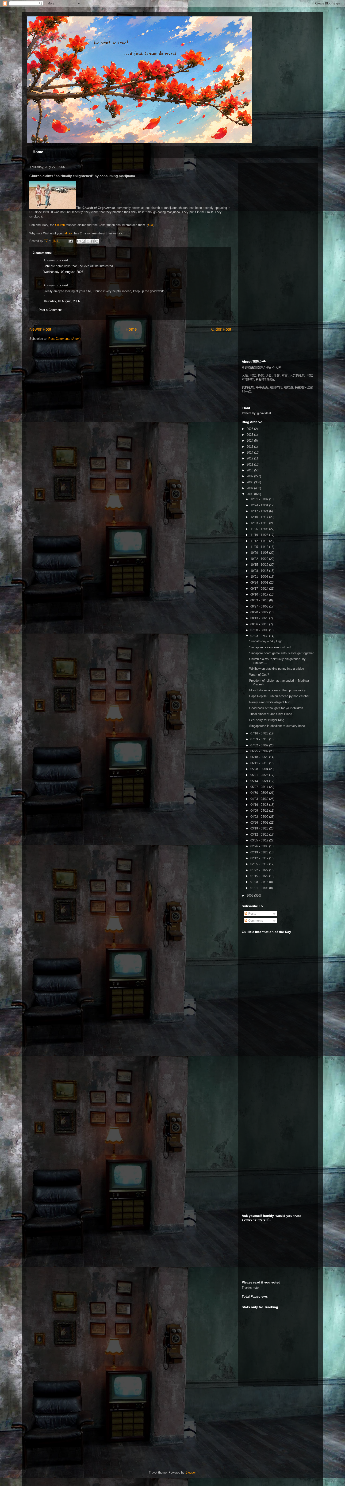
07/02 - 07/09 (259, 745)
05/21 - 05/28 (259, 775)
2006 (250, 494)
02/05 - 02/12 (259, 864)
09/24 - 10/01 (259, 582)
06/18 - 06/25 (259, 757)
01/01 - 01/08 (259, 888)
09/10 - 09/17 (259, 594)
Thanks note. (251, 1287)
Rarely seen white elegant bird (269, 702)
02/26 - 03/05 (259, 846)
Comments (255, 920)
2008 (250, 482)
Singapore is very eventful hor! (270, 647)
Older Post (221, 329)
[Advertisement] (277, 195)
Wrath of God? (259, 674)
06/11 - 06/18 (259, 763)
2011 (250, 464)
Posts (251, 913)
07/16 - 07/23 (259, 733)
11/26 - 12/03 (259, 529)
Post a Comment (50, 310)
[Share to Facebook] (92, 241)
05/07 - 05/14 (259, 787)
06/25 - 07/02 (259, 751)
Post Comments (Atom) (64, 338)
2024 (250, 440)
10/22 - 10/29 (259, 559)
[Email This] (79, 241)
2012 (250, 458)
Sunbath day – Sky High (265, 641)
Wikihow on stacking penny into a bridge (276, 668)
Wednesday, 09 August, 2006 (63, 272)
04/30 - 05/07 (259, 793)
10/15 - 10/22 (259, 564)
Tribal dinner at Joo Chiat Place (270, 714)
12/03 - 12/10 (259, 523)
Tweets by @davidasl (256, 413)
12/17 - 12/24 (259, 511)
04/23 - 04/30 (259, 799)
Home (38, 152)
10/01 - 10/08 (259, 576)
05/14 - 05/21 (259, 781)
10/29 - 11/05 (259, 552)
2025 (250, 434)
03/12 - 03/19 (259, 834)
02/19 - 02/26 (259, 852)
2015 (250, 446)
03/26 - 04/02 (259, 822)
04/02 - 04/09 (259, 816)
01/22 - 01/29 (259, 870)
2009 (250, 476)
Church (60, 225)
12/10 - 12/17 (259, 517)
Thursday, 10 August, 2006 (61, 301)
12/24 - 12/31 (259, 505)
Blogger (190, 1472)
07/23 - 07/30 (259, 636)
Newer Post (40, 329)
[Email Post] (70, 241)
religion (68, 233)
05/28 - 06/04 (259, 769)
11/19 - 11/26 (259, 535)
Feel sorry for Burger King (266, 720)
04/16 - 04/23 (259, 804)
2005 (250, 895)
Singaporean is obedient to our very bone (277, 726)
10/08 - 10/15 (259, 571)
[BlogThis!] (83, 241)
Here (46, 266)
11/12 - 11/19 (259, 541)
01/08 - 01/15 (259, 882)
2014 (250, 452)
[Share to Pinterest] (96, 241)
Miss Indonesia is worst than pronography (277, 690)
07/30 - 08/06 (259, 630)
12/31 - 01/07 (259, 499)
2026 (250, 429)
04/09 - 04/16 (259, 810)
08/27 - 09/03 (259, 606)
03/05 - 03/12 (259, 840)
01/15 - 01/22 (259, 876)
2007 (250, 488)
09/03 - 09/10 (259, 600)
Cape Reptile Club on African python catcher (279, 696)
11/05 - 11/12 (259, 547)
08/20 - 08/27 (259, 612)
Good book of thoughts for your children (276, 708)
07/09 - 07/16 (259, 739)
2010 (250, 470)
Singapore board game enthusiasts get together (281, 653)
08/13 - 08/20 (259, 618)
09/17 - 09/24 (259, 588)
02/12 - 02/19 (259, 858)
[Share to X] (87, 241)
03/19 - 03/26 (259, 828)
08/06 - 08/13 (259, 624)
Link (150, 225)
